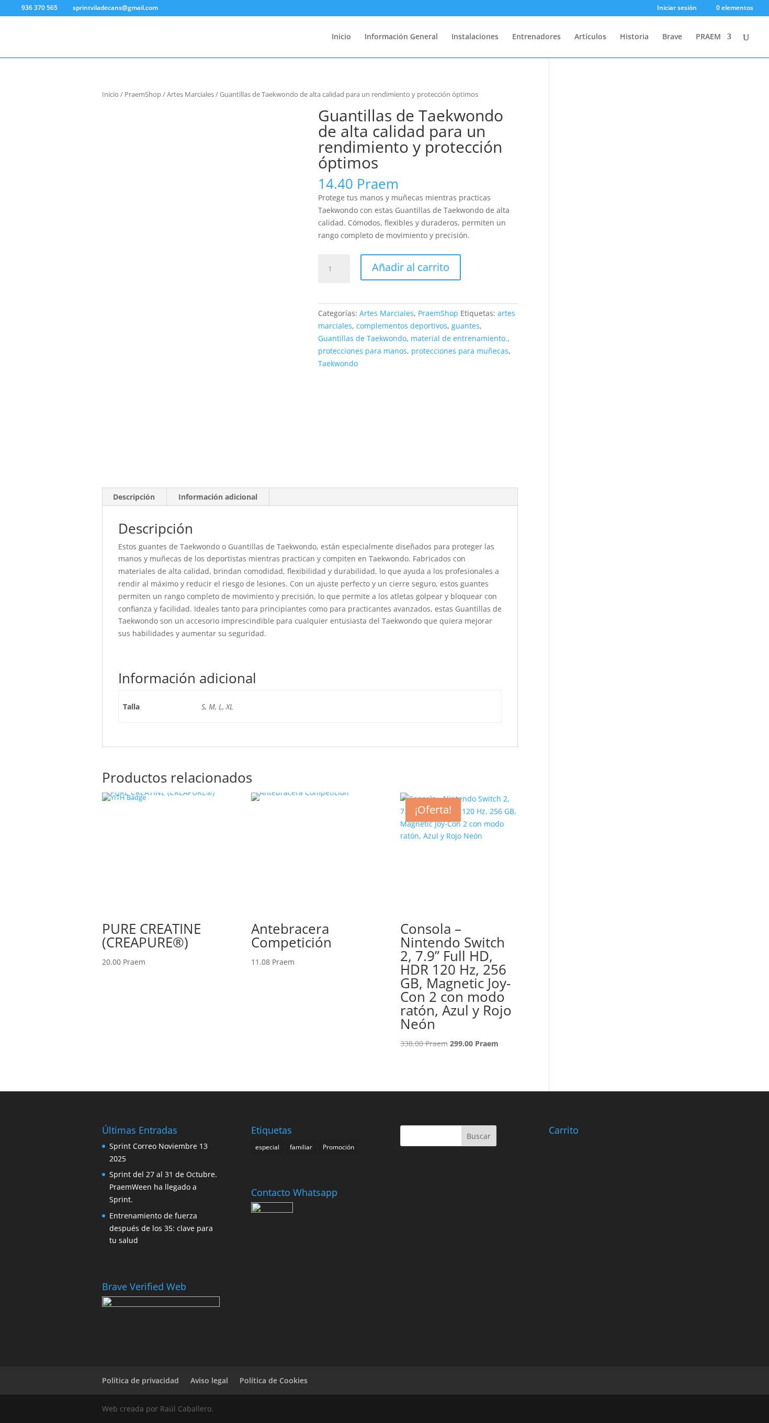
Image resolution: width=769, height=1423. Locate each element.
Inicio (341, 37)
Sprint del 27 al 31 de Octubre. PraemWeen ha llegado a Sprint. (163, 1186)
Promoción (338, 1147)
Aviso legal (209, 1380)
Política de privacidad (140, 1380)
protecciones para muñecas (459, 351)
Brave (672, 37)
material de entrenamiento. (459, 338)
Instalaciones (475, 37)
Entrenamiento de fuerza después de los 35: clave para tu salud (161, 1228)
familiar (301, 1147)
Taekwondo (338, 363)
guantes (465, 326)
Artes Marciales (190, 94)
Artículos (590, 37)
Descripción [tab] (134, 497)
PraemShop (143, 94)
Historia (634, 37)
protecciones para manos (362, 351)
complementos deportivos (401, 326)
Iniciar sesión (677, 8)
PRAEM (708, 37)
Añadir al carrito (410, 267)
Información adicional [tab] (217, 497)
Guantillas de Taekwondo (362, 338)
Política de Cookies (274, 1380)
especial (267, 1147)
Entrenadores (536, 37)
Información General (401, 37)
